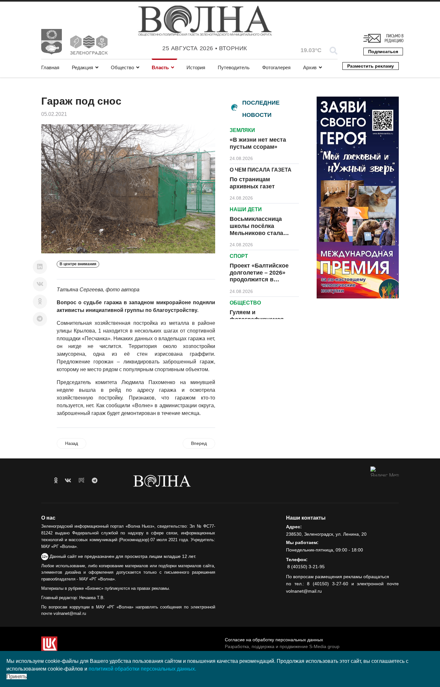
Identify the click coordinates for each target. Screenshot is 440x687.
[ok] (56, 480)
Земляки (242, 130)
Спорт (239, 256)
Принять (16, 676)
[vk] (68, 480)
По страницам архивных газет (252, 183)
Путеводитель (234, 67)
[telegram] (94, 480)
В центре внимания (78, 264)
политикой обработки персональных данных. (142, 669)
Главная (50, 67)
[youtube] (81, 480)
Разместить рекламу (370, 66)
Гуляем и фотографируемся (257, 316)
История (196, 67)
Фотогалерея (276, 67)
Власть (160, 67)
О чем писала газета (261, 170)
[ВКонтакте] (40, 284)
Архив (310, 67)
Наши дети (246, 209)
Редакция (82, 67)
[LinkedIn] (40, 267)
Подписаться (383, 51)
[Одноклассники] (40, 302)
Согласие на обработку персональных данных (274, 639)
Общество (122, 67)
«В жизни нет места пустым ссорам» (258, 143)
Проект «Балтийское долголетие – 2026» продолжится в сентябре (259, 276)
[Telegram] (40, 319)
